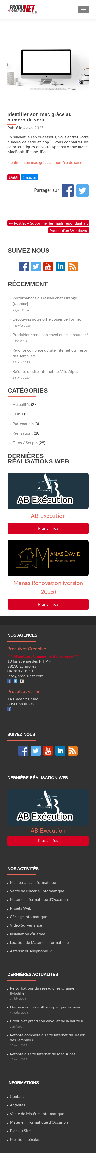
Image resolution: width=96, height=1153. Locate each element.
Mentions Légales (25, 1139)
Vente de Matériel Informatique (37, 891)
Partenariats (23, 424)
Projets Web (20, 908)
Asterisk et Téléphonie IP (31, 951)
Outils (13, 178)
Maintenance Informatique (33, 883)
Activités (17, 1105)
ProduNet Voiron (23, 692)
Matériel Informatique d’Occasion (39, 900)
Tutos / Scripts (25, 443)
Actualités (21, 405)
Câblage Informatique (28, 917)
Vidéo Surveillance (26, 925)
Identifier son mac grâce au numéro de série (44, 163)
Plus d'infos (48, 528)
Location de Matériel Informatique (39, 943)
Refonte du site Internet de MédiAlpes (45, 372)
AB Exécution (48, 516)
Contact (17, 1097)
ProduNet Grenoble (26, 649)
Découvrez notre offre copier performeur (48, 319)
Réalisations (23, 433)
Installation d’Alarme (27, 934)
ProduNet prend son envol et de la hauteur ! (50, 335)
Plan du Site (20, 1131)
